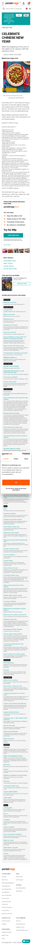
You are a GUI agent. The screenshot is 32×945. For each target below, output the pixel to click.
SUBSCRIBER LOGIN (10, 261)
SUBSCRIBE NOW (13, 235)
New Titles (4, 879)
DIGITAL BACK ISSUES (10, 269)
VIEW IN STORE (22, 283)
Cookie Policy (5, 910)
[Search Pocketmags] (3, 9)
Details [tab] (16, 459)
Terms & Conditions (7, 907)
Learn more (7, 244)
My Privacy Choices (7, 913)
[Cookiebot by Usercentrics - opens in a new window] (22, 454)
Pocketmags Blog (6, 889)
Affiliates (4, 924)
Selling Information (7, 932)
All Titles (4, 876)
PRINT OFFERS (8, 263)
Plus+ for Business (7, 895)
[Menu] (3, 3)
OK (16, 482)
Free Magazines (6, 886)
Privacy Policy (5, 898)
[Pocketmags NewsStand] (11, 3)
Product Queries (6, 921)
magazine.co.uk (20, 927)
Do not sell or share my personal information (16, 489)
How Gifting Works (21, 888)
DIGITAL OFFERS (9, 266)
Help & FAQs (19, 876)
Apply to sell (5, 935)
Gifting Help (19, 891)
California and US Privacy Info (6, 903)
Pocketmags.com (20, 924)
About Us (18, 921)
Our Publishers (5, 892)
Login (3, 938)
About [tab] (26, 459)
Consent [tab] (5, 459)
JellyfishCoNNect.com (22, 930)
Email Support (19, 879)
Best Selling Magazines (8, 883)
